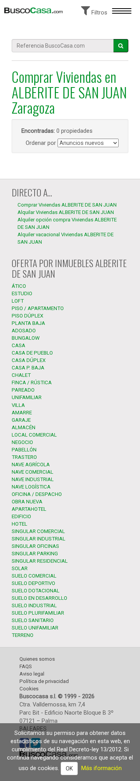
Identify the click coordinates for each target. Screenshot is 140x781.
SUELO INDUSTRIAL (34, 605)
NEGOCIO (22, 442)
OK (69, 768)
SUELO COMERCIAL (34, 576)
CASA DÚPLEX (29, 360)
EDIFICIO (21, 516)
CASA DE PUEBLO (32, 353)
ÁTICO (19, 286)
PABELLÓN (24, 450)
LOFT (18, 301)
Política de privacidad (44, 681)
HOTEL (19, 524)
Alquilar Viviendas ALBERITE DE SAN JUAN (66, 212)
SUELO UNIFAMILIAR (35, 628)
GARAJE (21, 420)
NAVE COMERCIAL (32, 472)
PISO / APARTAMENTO (38, 308)
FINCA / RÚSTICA (32, 382)
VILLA (18, 405)
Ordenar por (41, 142)
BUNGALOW (26, 338)
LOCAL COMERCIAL (34, 435)
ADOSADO (24, 330)
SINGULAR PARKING (35, 553)
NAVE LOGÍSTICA (31, 487)
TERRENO (22, 635)
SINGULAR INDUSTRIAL (38, 539)
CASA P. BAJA (28, 368)
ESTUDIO (22, 293)
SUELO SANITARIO (33, 620)
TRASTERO (24, 457)
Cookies (28, 689)
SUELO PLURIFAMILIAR (38, 613)
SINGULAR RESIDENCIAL (40, 561)
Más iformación (101, 768)
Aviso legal (31, 674)
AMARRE (22, 412)
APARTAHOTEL (29, 509)
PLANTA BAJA (28, 323)
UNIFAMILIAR (27, 397)
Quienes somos (37, 659)
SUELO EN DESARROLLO (39, 598)
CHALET (21, 375)
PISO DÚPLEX (27, 316)
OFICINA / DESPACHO (37, 494)
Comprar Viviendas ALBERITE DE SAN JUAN (67, 205)
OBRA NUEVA (27, 502)
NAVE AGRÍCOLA (31, 464)
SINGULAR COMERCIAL (38, 531)
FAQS (25, 666)
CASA (18, 345)
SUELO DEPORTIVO (33, 583)
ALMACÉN (23, 427)
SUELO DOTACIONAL (36, 591)
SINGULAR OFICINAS (35, 546)
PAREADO (23, 390)
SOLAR (20, 568)
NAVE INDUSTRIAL (33, 479)
